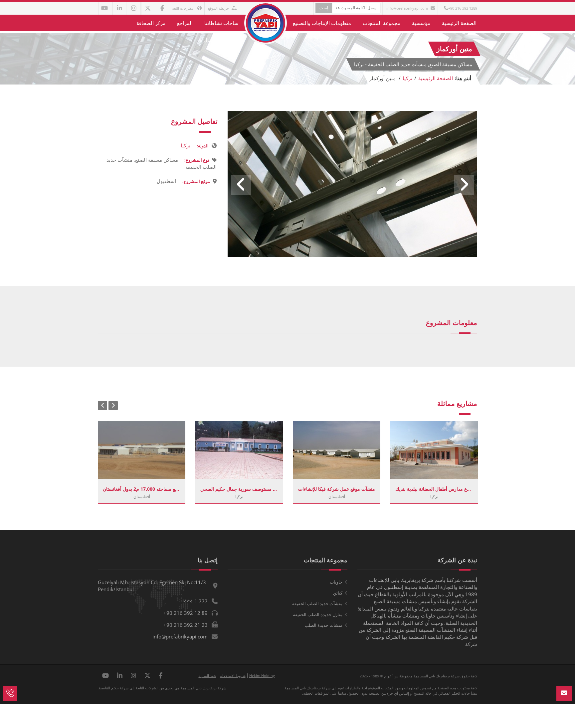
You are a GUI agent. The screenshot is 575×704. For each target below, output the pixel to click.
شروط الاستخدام (233, 675)
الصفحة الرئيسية (459, 23)
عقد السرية (207, 675)
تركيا (407, 78)
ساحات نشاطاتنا (221, 23)
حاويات (336, 582)
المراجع (185, 23)
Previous (241, 185)
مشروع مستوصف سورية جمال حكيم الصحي (239, 489)
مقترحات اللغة (183, 8)
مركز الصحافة (150, 23)
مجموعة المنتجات (381, 23)
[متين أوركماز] (352, 255)
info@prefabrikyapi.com (407, 8)
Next (464, 185)
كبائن (337, 593)
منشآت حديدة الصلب (323, 625)
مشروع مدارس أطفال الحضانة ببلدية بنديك (434, 489)
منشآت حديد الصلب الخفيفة (317, 604)
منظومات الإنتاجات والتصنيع (322, 23)
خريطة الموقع (218, 8)
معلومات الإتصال (221, 39)
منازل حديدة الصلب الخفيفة (317, 614)
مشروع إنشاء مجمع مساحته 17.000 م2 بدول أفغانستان (141, 489)
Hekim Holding (262, 675)
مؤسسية (421, 23)
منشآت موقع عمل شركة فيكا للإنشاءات (336, 489)
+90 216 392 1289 (462, 8)
